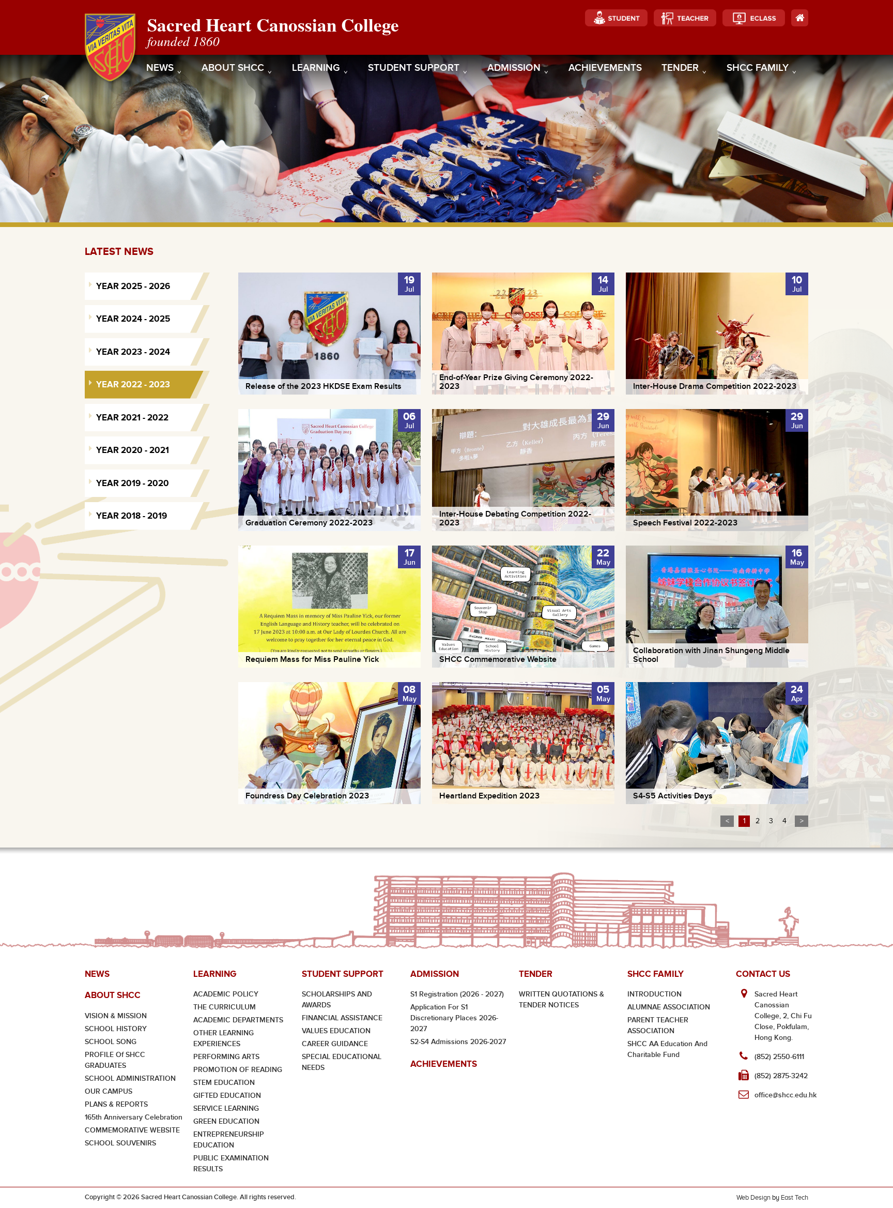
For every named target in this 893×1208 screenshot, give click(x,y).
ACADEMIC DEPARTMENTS (238, 1020)
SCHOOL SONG (110, 1041)
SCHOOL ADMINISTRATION (130, 1078)
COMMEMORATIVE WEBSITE (132, 1130)
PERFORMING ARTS (226, 1056)
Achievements (605, 68)
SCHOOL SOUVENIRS (120, 1143)
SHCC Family (758, 68)
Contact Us (763, 974)
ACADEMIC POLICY (225, 994)
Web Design (753, 1197)
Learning (316, 68)
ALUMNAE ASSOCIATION (668, 1007)
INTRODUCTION (654, 994)
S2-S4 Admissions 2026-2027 (458, 1041)
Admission (514, 68)
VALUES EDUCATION (336, 1030)
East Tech (794, 1197)
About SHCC (233, 68)
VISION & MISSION (116, 1015)
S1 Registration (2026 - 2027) (457, 994)
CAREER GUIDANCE (335, 1043)
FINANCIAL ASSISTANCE (342, 1018)
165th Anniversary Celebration (133, 1117)
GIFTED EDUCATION (227, 1095)
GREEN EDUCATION (226, 1121)
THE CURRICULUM (224, 1007)
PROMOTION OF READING (237, 1069)
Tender (680, 68)
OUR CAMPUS (108, 1091)
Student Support (413, 68)
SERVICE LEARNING (226, 1108)
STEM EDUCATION (224, 1082)
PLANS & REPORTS (116, 1104)
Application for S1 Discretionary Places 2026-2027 (454, 1018)
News (160, 68)
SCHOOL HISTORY (116, 1028)
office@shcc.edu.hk (786, 1095)
